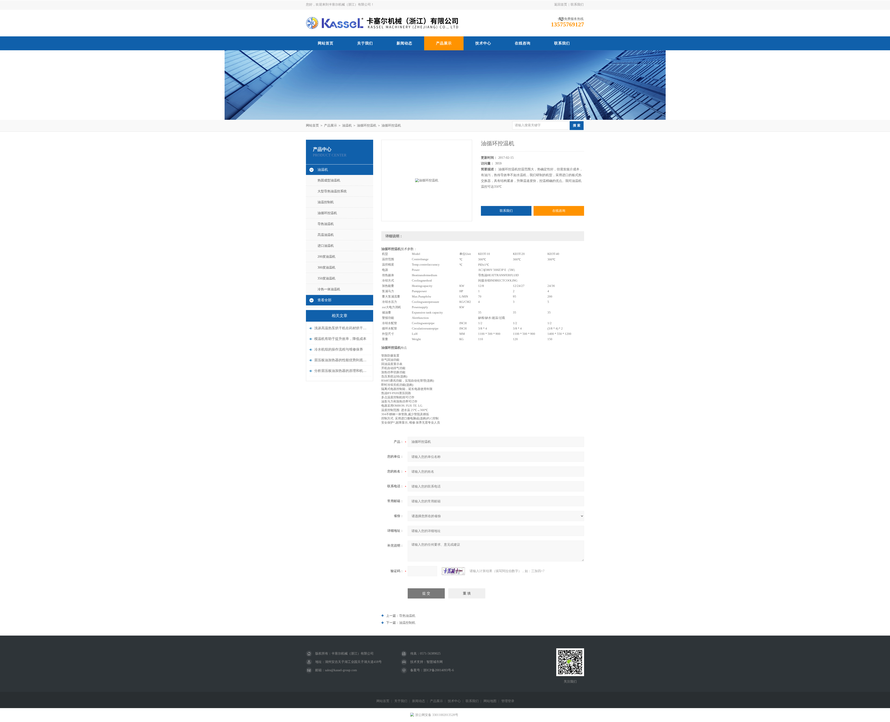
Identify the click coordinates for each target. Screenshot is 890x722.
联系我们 (577, 4)
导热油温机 (326, 224)
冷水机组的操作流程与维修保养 (338, 349)
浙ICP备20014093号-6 (438, 670)
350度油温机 (326, 278)
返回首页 (560, 4)
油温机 (347, 125)
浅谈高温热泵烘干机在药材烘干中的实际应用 (341, 328)
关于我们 (365, 43)
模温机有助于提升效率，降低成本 (340, 339)
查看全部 (324, 300)
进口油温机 (326, 245)
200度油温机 (326, 256)
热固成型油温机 (329, 180)
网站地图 (489, 701)
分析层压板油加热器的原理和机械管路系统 (341, 371)
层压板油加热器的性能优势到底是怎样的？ (341, 360)
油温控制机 (326, 202)
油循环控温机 (366, 125)
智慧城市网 (434, 662)
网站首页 (326, 43)
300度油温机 (326, 267)
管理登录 (507, 701)
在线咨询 (523, 43)
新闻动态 (404, 43)
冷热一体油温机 (329, 289)
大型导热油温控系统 (332, 191)
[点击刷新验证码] (453, 571)
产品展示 (444, 43)
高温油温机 (326, 235)
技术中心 (483, 43)
